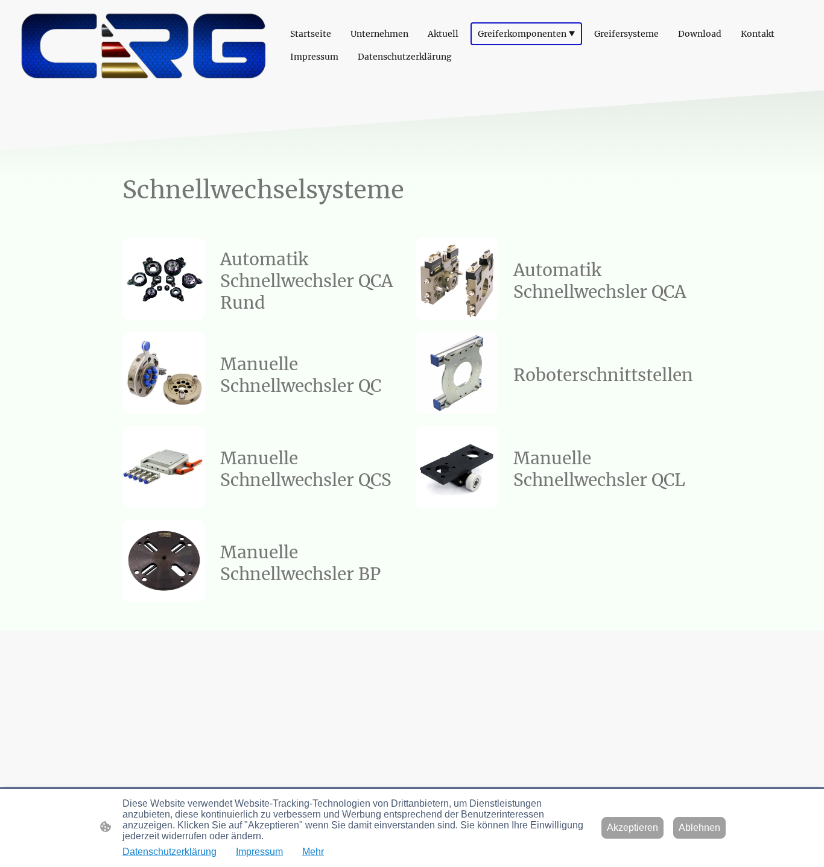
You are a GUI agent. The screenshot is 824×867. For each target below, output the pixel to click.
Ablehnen (699, 827)
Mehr (313, 852)
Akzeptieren (632, 827)
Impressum (259, 852)
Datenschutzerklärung (169, 852)
